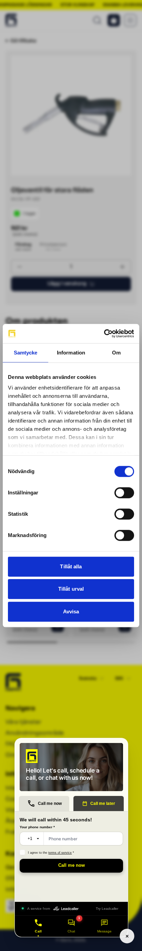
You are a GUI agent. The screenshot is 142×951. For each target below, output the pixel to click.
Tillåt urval (71, 589)
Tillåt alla (71, 566)
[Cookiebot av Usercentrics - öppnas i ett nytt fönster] (104, 333)
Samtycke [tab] (26, 353)
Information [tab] (71, 353)
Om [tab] (116, 353)
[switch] (124, 492)
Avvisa (71, 611)
